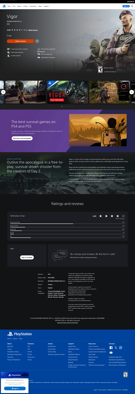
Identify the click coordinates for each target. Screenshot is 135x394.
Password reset (72, 357)
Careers (9, 349)
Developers (92, 360)
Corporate (10, 357)
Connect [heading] (112, 344)
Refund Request (73, 360)
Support (46, 6)
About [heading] (9, 344)
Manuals (70, 362)
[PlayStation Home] (4, 6)
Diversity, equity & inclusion (56, 354)
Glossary (91, 362)
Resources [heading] (92, 344)
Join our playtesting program (117, 362)
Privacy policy (102, 390)
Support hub (72, 346)
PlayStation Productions (14, 354)
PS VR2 (30, 352)
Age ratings (92, 354)
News (40, 6)
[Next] (131, 92)
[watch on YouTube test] (82, 101)
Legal (95, 390)
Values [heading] (50, 344)
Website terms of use (114, 390)
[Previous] (3, 92)
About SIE (10, 346)
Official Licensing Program (97, 365)
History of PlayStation (13, 360)
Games (19, 6)
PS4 (29, 349)
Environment (51, 346)
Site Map (125, 390)
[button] (67, 92)
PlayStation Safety (73, 349)
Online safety (52, 352)
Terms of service (93, 346)
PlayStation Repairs (74, 354)
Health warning (93, 357)
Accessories (33, 6)
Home (9, 338)
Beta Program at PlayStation (117, 365)
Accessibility (51, 349)
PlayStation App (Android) (116, 360)
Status (70, 352)
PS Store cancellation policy (97, 349)
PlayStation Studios (13, 352)
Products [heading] (31, 344)
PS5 (14, 6)
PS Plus (25, 6)
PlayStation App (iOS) (115, 357)
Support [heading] (71, 344)
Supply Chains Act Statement (97, 352)
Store (9, 6)
